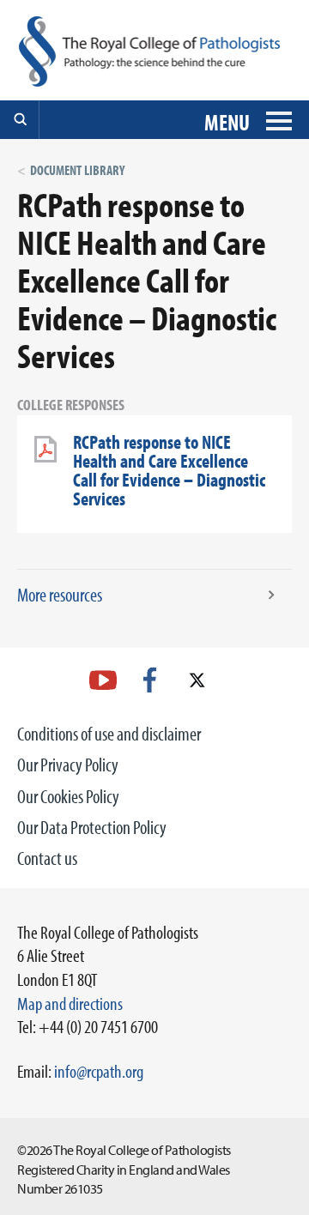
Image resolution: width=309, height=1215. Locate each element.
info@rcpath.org (98, 1071)
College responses (70, 404)
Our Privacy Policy (67, 765)
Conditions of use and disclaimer (109, 734)
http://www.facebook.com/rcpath (149, 680)
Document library (77, 169)
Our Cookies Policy (68, 796)
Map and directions (70, 1003)
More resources (59, 595)
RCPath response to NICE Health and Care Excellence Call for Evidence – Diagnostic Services (169, 470)
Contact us (47, 858)
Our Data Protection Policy (92, 827)
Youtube (103, 680)
